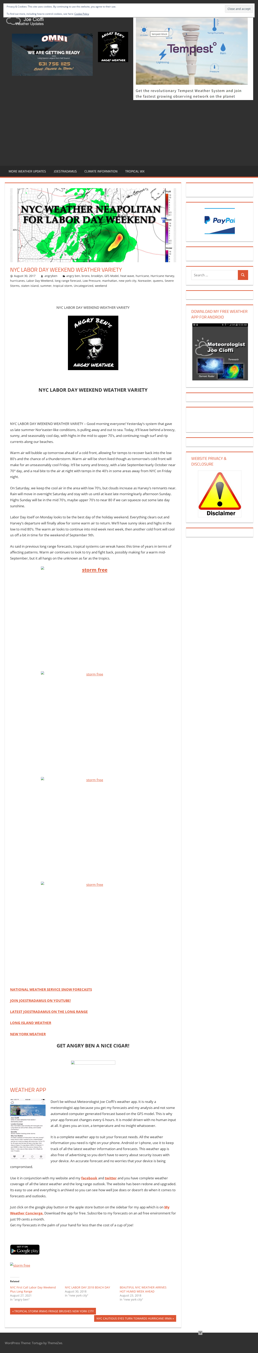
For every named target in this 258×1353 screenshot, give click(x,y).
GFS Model (111, 276)
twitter (111, 1178)
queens (158, 281)
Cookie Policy (81, 14)
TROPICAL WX (135, 171)
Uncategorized (83, 286)
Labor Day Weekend (39, 281)
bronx (85, 276)
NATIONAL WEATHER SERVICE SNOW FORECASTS (51, 989)
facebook (89, 1178)
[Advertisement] (129, 132)
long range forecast (68, 281)
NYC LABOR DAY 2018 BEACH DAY (87, 1287)
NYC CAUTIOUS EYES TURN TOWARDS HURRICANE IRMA (134, 1319)
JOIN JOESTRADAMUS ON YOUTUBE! (40, 1000)
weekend (101, 286)
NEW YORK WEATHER (28, 1034)
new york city (127, 281)
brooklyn (97, 276)
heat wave (127, 276)
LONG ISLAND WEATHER (30, 1022)
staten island (30, 286)
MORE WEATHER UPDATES (27, 171)
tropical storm (62, 286)
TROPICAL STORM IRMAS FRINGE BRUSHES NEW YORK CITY (54, 1311)
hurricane (142, 276)
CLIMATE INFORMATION (101, 171)
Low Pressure (92, 281)
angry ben (73, 276)
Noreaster (144, 281)
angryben (51, 276)
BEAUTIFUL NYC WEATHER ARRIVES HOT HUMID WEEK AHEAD (143, 1289)
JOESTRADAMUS (65, 171)
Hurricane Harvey (162, 276)
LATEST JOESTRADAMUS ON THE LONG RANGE (49, 1011)
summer (46, 286)
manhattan (109, 281)
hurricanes (17, 281)
